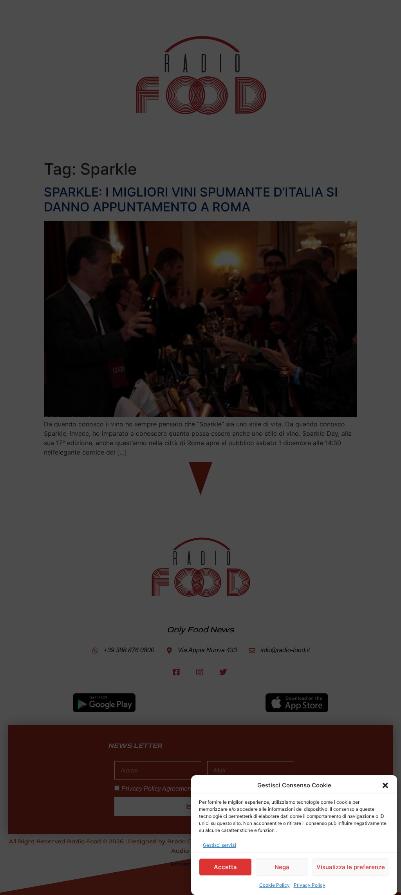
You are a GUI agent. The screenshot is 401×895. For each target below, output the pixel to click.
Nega (282, 867)
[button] (385, 785)
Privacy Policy (309, 885)
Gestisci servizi (219, 845)
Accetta (225, 867)
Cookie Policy (274, 885)
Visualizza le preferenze (350, 867)
